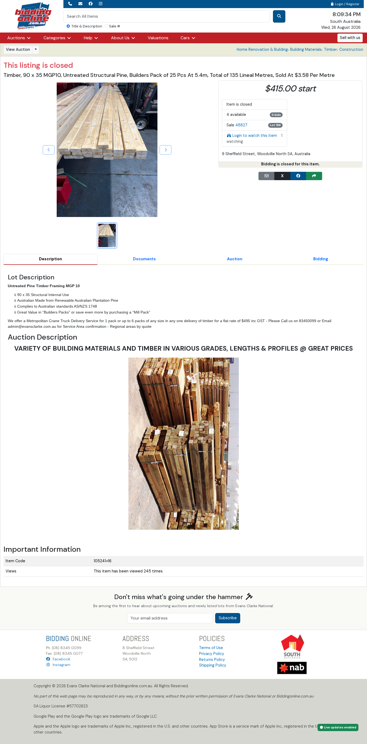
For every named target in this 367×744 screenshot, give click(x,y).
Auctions (16, 38)
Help (88, 38)
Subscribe (228, 617)
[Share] (314, 176)
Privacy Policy (211, 653)
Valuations (158, 38)
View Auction (18, 49)
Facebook (60, 659)
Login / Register (346, 4)
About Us (121, 38)
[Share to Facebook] (298, 176)
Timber (330, 49)
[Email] (266, 176)
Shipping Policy (212, 665)
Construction (351, 49)
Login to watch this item (254, 135)
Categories (55, 38)
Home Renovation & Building (262, 49)
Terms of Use (211, 647)
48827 (241, 125)
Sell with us (350, 37)
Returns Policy (212, 659)
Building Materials (306, 49)
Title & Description (86, 26)
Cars (186, 38)
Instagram (60, 664)
